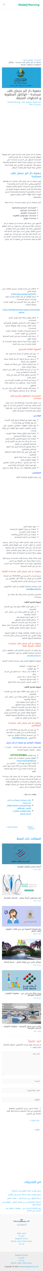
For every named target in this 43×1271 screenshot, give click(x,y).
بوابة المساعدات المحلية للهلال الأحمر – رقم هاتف (19, 807)
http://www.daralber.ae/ (26, 760)
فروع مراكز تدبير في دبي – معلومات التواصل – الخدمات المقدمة (22, 994)
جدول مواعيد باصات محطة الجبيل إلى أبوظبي (24, 1194)
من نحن (21, 1243)
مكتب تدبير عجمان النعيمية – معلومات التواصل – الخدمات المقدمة (21, 1027)
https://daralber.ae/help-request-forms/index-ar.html (21, 311)
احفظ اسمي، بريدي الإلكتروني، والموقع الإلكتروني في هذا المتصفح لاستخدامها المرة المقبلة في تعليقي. (24, 1111)
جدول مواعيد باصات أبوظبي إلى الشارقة (26, 1190)
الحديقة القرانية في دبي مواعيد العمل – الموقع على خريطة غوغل (21, 1203)
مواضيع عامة (26, 102)
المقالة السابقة (31, 827)
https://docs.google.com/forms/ (23, 294)
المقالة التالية (11, 827)
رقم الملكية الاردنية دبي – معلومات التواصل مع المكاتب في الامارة (23, 1209)
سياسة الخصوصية (21, 1238)
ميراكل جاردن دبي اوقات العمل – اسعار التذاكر (22, 962)
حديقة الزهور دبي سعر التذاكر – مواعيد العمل (24, 1198)
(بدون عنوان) (21, 1233)
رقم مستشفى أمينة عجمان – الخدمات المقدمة (22, 898)
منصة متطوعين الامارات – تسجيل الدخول (21, 812)
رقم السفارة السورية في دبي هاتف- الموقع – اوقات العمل (23, 930)
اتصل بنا (21, 1235)
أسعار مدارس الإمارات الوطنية (29, 866)
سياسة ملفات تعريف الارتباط (21, 1241)
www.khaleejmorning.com (29, 1266)
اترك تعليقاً (37, 102)
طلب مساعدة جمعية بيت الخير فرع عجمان (19, 801)
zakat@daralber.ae (33, 589)
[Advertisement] (21, 36)
